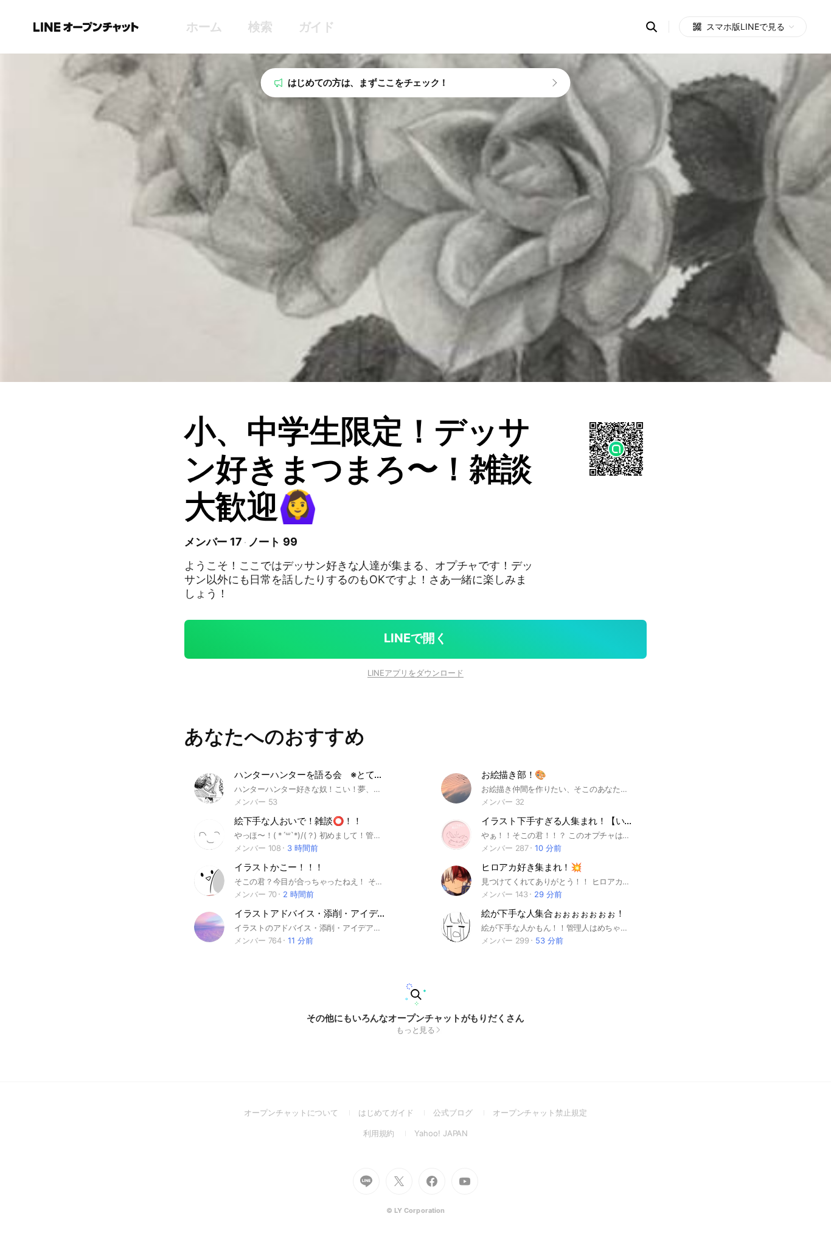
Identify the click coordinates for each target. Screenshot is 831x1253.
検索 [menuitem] (260, 26)
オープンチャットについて (301, 1112)
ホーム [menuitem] (204, 26)
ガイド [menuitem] (317, 26)
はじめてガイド (395, 1112)
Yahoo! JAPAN (441, 1133)
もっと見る (416, 1030)
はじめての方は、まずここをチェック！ (368, 82)
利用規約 (389, 1133)
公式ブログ (462, 1112)
